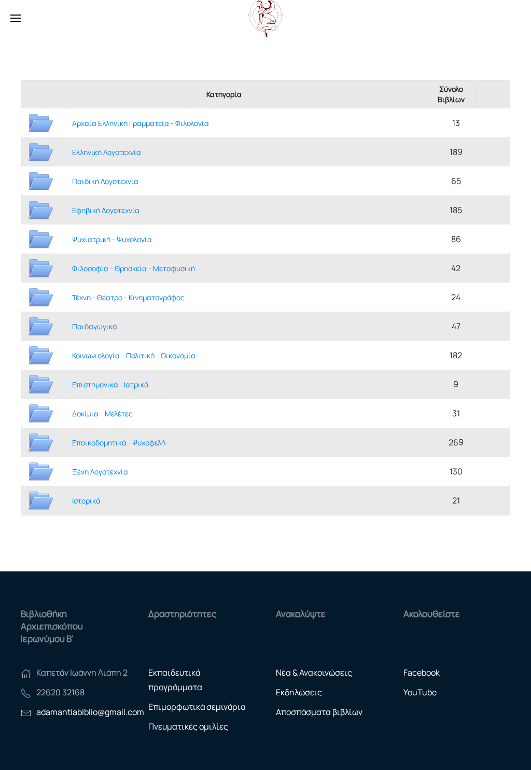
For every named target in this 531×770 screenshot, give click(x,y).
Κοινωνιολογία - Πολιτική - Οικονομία (133, 355)
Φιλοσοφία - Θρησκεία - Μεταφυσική (133, 268)
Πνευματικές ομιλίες (188, 726)
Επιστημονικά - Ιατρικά (110, 384)
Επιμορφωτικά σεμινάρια (197, 706)
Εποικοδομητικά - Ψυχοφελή (118, 442)
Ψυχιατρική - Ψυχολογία (112, 239)
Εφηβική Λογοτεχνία (105, 210)
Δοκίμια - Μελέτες (102, 413)
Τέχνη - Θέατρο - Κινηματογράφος (128, 297)
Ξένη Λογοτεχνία (100, 472)
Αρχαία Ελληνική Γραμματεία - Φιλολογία (140, 123)
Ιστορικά (86, 501)
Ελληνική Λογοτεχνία (106, 152)
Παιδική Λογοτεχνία (105, 181)
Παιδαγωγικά (94, 326)
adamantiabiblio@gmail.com (90, 712)
